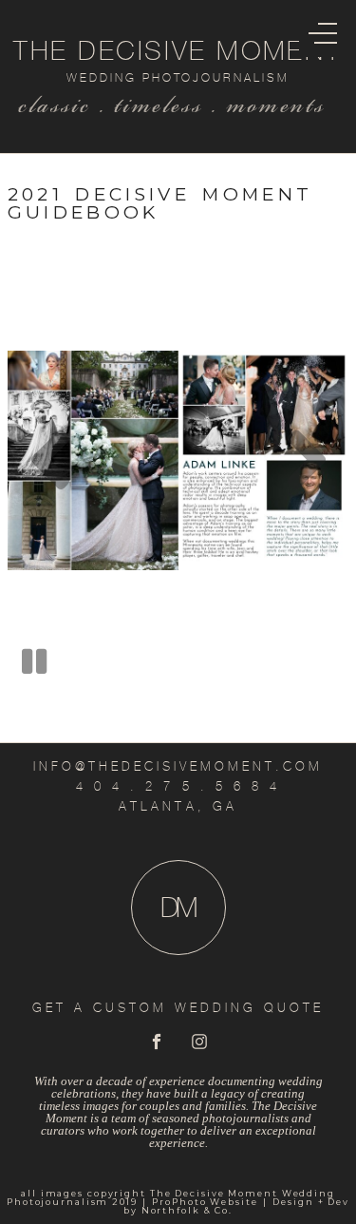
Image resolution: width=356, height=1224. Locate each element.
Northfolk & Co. (187, 1210)
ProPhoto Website (204, 1201)
